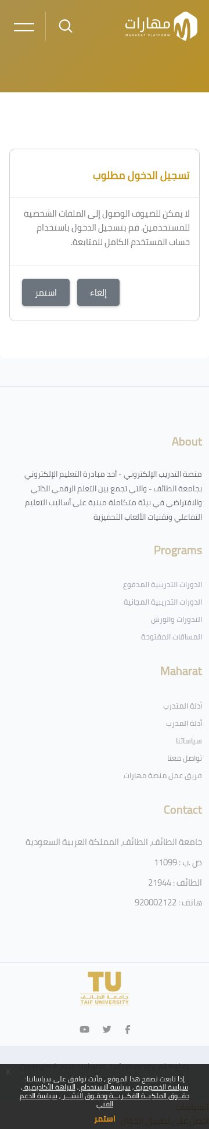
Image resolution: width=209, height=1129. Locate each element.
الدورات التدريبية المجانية (163, 602)
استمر (105, 1118)
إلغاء (98, 292)
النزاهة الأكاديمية (49, 1087)
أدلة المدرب (184, 723)
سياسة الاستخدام (105, 1087)
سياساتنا (189, 740)
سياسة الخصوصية (161, 1087)
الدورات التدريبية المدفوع (162, 584)
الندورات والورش (176, 619)
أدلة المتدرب (182, 706)
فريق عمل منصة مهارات (163, 775)
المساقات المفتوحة (171, 636)
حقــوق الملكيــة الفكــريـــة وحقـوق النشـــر (125, 1095)
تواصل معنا (184, 758)
